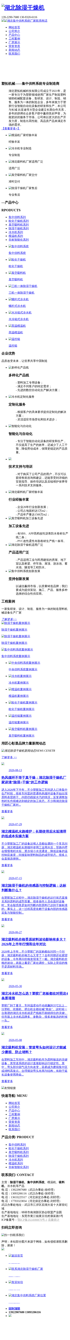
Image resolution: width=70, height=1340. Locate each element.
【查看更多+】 (10, 128)
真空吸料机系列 (19, 224)
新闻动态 (14, 49)
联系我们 (14, 53)
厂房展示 (14, 42)
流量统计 (53, 1219)
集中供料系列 (17, 217)
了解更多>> (9, 619)
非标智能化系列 (19, 239)
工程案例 (14, 38)
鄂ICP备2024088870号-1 (32, 1219)
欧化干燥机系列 (19, 220)
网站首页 (14, 27)
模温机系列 (16, 235)
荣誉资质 (14, 46)
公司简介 (14, 31)
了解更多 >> (9, 757)
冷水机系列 (16, 232)
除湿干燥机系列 (19, 228)
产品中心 (14, 34)
